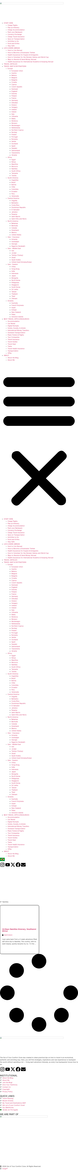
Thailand (14, 294)
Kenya (13, 162)
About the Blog (13, 358)
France (13, 98)
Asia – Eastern (13, 264)
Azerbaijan (15, 241)
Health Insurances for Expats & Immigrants (23, 55)
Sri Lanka (14, 289)
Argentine (14, 180)
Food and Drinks (13, 43)
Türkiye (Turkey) (17, 255)
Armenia (14, 239)
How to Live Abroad (15, 50)
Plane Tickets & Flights (16, 335)
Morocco (14, 166)
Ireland (13, 112)
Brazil (13, 182)
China (13, 267)
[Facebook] (18, 864)
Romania (14, 139)
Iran (12, 251)
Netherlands (15, 128)
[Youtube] (7, 864)
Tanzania (14, 173)
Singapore (15, 285)
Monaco (14, 123)
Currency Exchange (15, 34)
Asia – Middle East (14, 248)
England (14, 91)
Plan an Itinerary (13, 27)
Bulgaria (14, 80)
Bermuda (14, 226)
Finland (14, 96)
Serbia (13, 141)
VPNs (10, 353)
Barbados (14, 203)
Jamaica (14, 212)
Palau (13, 314)
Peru (13, 194)
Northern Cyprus (17, 130)
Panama (14, 214)
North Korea (15, 280)
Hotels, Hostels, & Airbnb (17, 328)
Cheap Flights (13, 25)
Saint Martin (15, 216)
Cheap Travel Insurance (16, 37)
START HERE (8, 23)
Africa (10, 157)
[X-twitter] (12, 864)
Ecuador (14, 191)
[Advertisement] (39, 884)
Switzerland (15, 150)
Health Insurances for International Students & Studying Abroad (30, 62)
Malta (13, 119)
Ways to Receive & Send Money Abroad (22, 59)
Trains (10, 346)
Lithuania (14, 116)
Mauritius (14, 164)
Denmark (14, 89)
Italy (12, 114)
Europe (10, 68)
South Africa (15, 171)
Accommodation (14, 321)
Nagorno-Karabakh (18, 246)
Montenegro (15, 125)
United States (16, 235)
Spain (13, 146)
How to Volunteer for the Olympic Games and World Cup (28, 57)
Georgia (14, 244)
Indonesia (14, 273)
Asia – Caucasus (13, 237)
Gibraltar (14, 103)
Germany (14, 100)
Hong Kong (15, 269)
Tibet (13, 296)
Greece (14, 105)
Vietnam (14, 298)
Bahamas (14, 223)
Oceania (10, 301)
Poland (13, 134)
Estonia (14, 93)
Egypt (13, 160)
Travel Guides (12, 342)
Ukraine (14, 155)
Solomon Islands (17, 317)
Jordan (13, 253)
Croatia (14, 82)
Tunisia (13, 175)
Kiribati (14, 310)
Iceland (14, 109)
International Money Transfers (18, 330)
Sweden (14, 148)
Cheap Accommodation (16, 30)
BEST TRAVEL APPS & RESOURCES (16, 319)
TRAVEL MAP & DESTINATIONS (15, 66)
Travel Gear (12, 344)
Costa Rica (15, 205)
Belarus (14, 75)
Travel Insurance (13, 339)
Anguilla (14, 200)
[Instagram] (2, 864)
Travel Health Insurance (16, 348)
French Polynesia (17, 305)
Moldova (14, 121)
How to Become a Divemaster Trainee (21, 53)
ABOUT (6, 355)
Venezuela (15, 196)
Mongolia (14, 278)
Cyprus (14, 84)
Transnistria (15, 153)
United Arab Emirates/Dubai (21, 262)
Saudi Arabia (16, 260)
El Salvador (15, 210)
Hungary (14, 107)
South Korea (15, 287)
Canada (14, 228)
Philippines (15, 282)
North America (13, 221)
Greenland (15, 230)
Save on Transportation (16, 39)
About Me (11, 360)
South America (13, 178)
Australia (14, 303)
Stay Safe (11, 46)
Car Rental (11, 323)
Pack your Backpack (15, 32)
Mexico (14, 232)
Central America (13, 198)
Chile (13, 187)
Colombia (14, 189)
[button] (39, 439)
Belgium (14, 78)
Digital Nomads (13, 326)
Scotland (14, 144)
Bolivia (13, 185)
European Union (17, 71)
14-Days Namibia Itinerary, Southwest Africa (19, 930)
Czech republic (16, 87)
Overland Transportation (16, 333)
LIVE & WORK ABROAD (12, 48)
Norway (14, 132)
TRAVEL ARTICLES (10, 64)
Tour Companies (13, 337)
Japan (13, 276)
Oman (13, 257)
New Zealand (16, 312)
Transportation (13, 351)
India (13, 271)
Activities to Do (13, 41)
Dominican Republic (18, 207)
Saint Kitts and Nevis (18, 219)
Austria (13, 73)
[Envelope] (23, 864)
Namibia (14, 169)
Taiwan (13, 292)
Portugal (14, 137)
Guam (13, 308)
